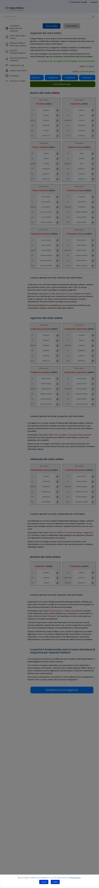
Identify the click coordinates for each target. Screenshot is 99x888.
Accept (43, 882)
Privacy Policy (75, 878)
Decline (55, 882)
